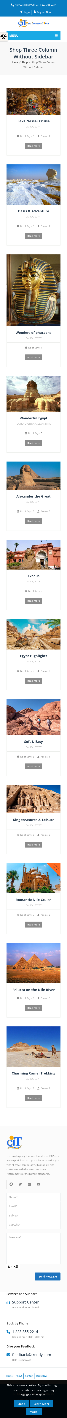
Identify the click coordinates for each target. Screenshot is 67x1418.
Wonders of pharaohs (33, 332)
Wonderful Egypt (33, 418)
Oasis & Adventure (33, 211)
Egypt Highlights (33, 656)
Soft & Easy (33, 741)
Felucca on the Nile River (33, 989)
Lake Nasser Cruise (33, 121)
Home (14, 62)
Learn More (42, 1404)
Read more (33, 146)
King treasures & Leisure (33, 819)
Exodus (33, 576)
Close (21, 1404)
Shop (25, 62)
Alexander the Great (33, 496)
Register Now (43, 12)
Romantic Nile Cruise (33, 899)
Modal (34, 1412)
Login (26, 12)
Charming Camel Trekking (33, 1073)
